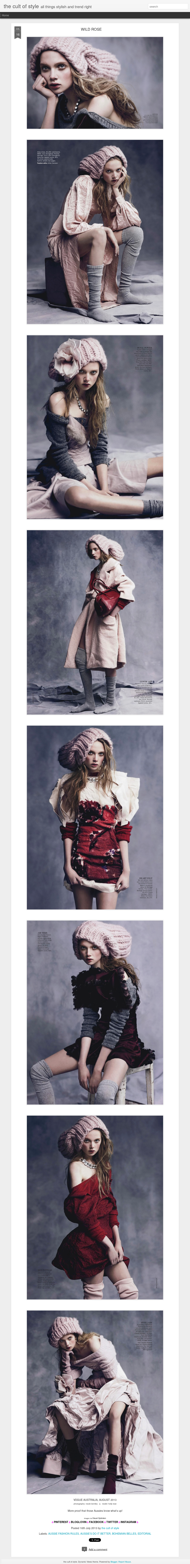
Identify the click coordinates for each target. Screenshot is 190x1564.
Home (5, 15)
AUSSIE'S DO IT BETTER (95, 1533)
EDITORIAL (144, 1533)
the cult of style (110, 1528)
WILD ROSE (91, 29)
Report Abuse (124, 1561)
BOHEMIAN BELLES (124, 1533)
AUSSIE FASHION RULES (63, 1533)
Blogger (114, 1561)
